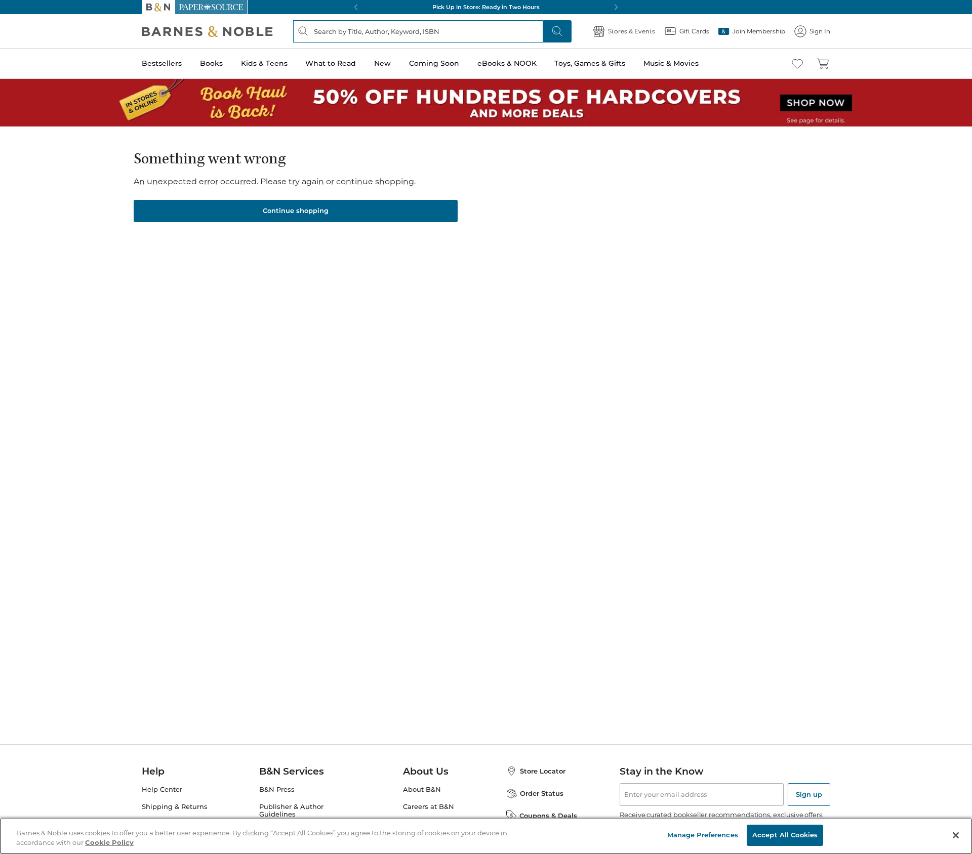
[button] (486, 427)
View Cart (944, 792)
